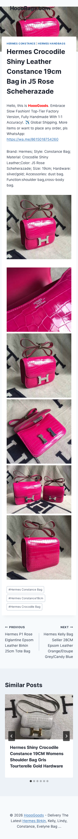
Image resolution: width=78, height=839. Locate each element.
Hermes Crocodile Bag (24, 606)
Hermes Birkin (34, 821)
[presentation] (39, 716)
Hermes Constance (21, 43)
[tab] (31, 781)
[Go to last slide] (11, 736)
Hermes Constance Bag (25, 589)
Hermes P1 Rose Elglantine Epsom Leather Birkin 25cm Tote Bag (19, 639)
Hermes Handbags (51, 43)
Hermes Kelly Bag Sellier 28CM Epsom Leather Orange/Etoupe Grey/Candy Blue (58, 642)
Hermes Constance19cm (26, 598)
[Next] (66, 736)
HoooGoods (34, 815)
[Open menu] (64, 8)
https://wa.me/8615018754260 (32, 139)
